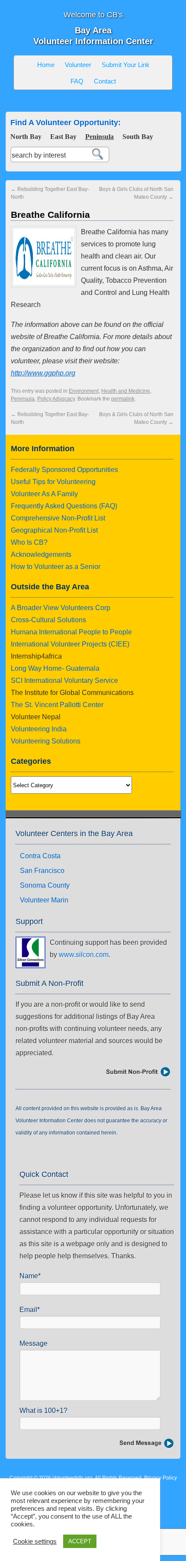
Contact (105, 81)
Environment (84, 391)
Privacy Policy (160, 1478)
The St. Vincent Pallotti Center (57, 704)
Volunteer (78, 64)
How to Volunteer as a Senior (55, 566)
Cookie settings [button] (35, 1541)
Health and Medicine (125, 391)
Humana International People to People (71, 632)
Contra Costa (40, 856)
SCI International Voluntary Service (64, 680)
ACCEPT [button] (79, 1541)
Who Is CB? (29, 542)
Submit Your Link (126, 64)
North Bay (26, 136)
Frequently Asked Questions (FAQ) (64, 506)
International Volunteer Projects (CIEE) (70, 644)
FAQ (77, 81)
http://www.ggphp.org (43, 373)
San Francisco (42, 870)
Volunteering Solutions (45, 741)
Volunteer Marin (44, 900)
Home (46, 64)
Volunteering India (39, 729)
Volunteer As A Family (44, 494)
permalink (123, 399)
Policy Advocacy (56, 399)
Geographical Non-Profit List (54, 530)
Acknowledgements (41, 554)
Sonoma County (45, 885)
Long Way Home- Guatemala (55, 668)
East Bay (63, 136)
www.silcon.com (84, 954)
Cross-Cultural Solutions (48, 620)
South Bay (137, 136)
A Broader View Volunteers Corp (60, 607)
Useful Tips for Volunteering (53, 481)
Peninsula (99, 136)
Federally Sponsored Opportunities (64, 469)
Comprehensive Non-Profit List (58, 518)
